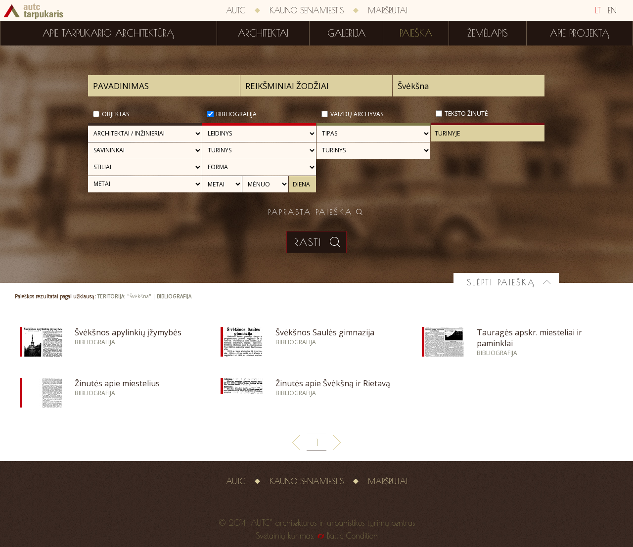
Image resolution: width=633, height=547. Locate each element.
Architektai (263, 33)
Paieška (416, 33)
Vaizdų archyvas (356, 114)
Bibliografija (236, 114)
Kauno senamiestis (307, 10)
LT (598, 10)
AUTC (235, 10)
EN (612, 10)
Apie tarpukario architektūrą (108, 33)
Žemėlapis (487, 33)
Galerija (346, 33)
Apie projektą (579, 33)
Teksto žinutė (466, 113)
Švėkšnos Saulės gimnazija (324, 332)
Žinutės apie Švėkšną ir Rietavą (332, 383)
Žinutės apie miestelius (117, 383)
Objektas (115, 114)
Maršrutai (387, 10)
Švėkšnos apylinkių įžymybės (128, 332)
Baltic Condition (352, 535)
